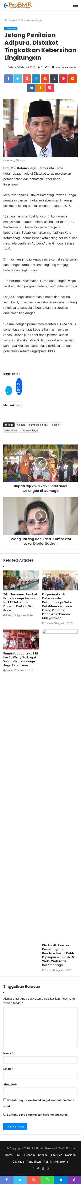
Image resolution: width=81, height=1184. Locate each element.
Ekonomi (29, 1155)
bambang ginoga (38, 424)
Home (11, 20)
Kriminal (43, 1155)
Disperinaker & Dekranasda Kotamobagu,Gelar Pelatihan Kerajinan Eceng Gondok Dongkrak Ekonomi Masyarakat (57, 606)
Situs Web (10, 1084)
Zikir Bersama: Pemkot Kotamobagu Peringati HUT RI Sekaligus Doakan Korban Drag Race (21, 602)
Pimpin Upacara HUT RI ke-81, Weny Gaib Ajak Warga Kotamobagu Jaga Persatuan (20, 659)
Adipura (21, 424)
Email (8, 1068)
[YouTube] (42, 1168)
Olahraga (18, 1161)
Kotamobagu (34, 20)
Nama (8, 1053)
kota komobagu (29, 430)
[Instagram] (47, 1168)
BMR (20, 20)
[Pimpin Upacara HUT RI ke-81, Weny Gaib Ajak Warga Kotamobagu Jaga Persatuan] (21, 639)
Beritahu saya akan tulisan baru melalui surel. (37, 1114)
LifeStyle (56, 1155)
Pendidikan (34, 1161)
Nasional (70, 1155)
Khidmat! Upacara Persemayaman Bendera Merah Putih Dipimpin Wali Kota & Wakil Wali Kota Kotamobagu (58, 955)
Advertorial (61, 1161)
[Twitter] (38, 1168)
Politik (48, 1161)
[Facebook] (33, 1168)
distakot (56, 424)
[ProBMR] (17, 5)
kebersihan (11, 430)
